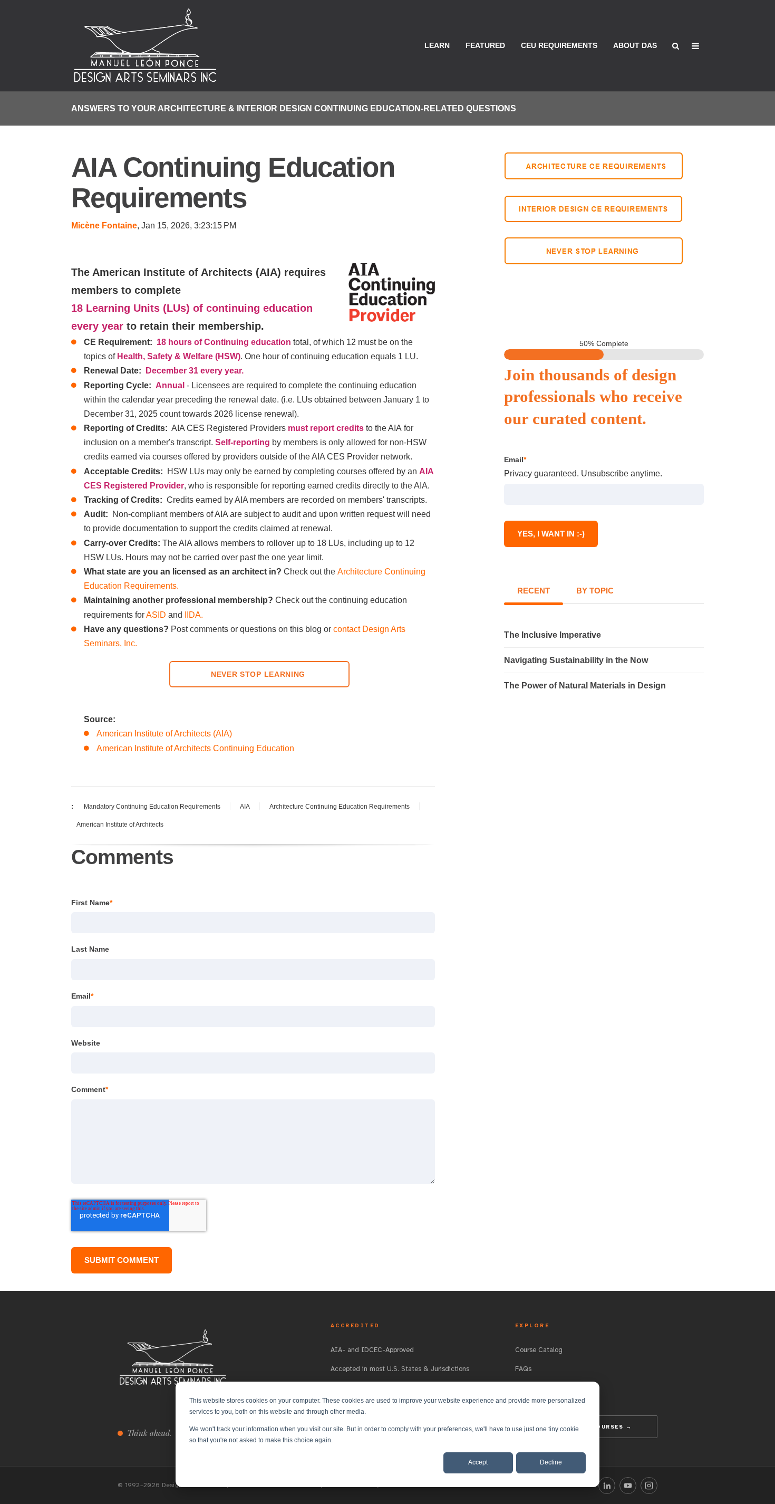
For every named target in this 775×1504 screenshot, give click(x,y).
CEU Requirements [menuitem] (559, 45)
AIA (245, 806)
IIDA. (194, 614)
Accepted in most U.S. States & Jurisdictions (400, 1369)
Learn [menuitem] (437, 45)
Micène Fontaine (104, 225)
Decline (551, 1462)
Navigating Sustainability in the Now (576, 660)
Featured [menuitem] (485, 45)
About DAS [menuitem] (635, 45)
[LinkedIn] (606, 1485)
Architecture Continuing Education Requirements (339, 806)
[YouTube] (627, 1485)
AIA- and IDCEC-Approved (372, 1350)
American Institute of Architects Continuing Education (195, 748)
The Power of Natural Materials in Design (585, 685)
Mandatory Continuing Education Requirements (152, 806)
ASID (157, 614)
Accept (478, 1462)
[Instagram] (649, 1485)
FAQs (523, 1369)
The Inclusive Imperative (552, 634)
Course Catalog (539, 1350)
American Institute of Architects (119, 824)
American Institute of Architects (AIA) (164, 733)
